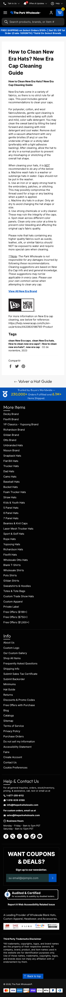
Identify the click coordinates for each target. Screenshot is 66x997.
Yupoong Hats (11, 544)
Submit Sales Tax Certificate (20, 673)
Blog (6, 710)
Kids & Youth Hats (14, 502)
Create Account (12, 757)
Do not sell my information (19, 741)
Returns (8, 694)
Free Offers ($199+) (15, 612)
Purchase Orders (13, 736)
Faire (6, 752)
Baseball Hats (11, 481)
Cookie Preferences (15, 767)
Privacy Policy (11, 731)
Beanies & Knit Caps (15, 523)
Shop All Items (12, 658)
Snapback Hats (12, 455)
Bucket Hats (10, 487)
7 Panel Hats (10, 518)
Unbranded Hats (13, 445)
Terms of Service (13, 725)
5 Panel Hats (10, 507)
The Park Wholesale (21, 984)
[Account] (51, 13)
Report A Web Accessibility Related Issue (31, 904)
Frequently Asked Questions (20, 663)
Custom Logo (11, 647)
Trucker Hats (11, 466)
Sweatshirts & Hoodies (17, 586)
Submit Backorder (14, 679)
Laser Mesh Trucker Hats (18, 528)
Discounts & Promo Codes (19, 699)
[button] (33, 976)
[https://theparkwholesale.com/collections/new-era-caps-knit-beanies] (22, 312)
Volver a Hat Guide (34, 381)
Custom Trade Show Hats (18, 596)
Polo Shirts (10, 575)
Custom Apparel (13, 601)
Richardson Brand (14, 429)
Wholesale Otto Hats (15, 560)
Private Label (11, 606)
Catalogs (8, 715)
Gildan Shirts (11, 580)
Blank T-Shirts (12, 565)
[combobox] (33, 22)
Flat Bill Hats (10, 461)
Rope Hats (9, 539)
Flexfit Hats (10, 554)
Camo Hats (9, 476)
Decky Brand (11, 414)
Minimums (9, 684)
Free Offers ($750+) (15, 617)
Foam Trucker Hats (14, 492)
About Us (8, 642)
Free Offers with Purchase (19, 705)
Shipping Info (11, 668)
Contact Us (10, 762)
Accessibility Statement (17, 746)
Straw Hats (9, 497)
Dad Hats (8, 471)
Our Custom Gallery (15, 653)
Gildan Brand (11, 435)
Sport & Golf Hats (13, 533)
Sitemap (8, 720)
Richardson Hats (13, 549)
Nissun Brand (11, 450)
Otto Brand (9, 440)
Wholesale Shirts (13, 570)
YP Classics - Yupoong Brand (20, 424)
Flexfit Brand (11, 419)
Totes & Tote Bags (14, 591)
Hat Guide (9, 689)
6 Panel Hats (10, 513)
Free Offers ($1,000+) (16, 622)
